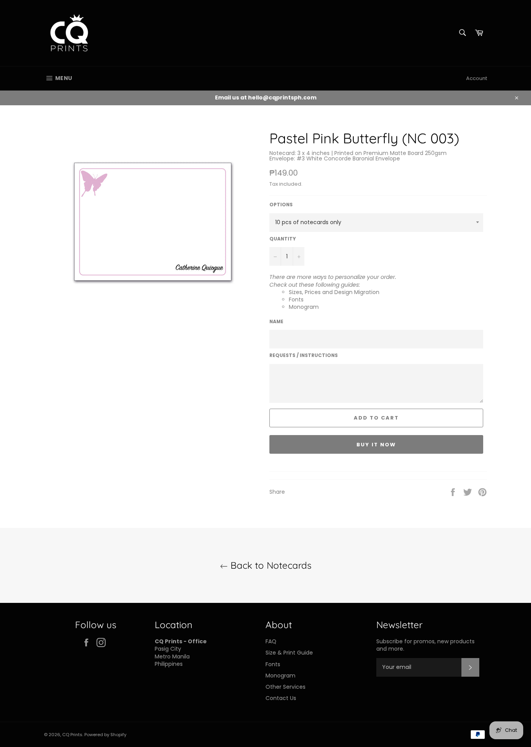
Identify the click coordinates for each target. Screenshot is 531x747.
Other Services (286, 687)
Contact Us (281, 698)
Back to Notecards (269, 565)
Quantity (282, 239)
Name (276, 322)
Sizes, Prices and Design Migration (334, 292)
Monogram (304, 307)
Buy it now (376, 444)
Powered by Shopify (105, 734)
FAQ (271, 641)
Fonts (296, 299)
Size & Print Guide (289, 652)
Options (281, 205)
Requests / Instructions (303, 355)
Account (476, 78)
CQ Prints (72, 734)
